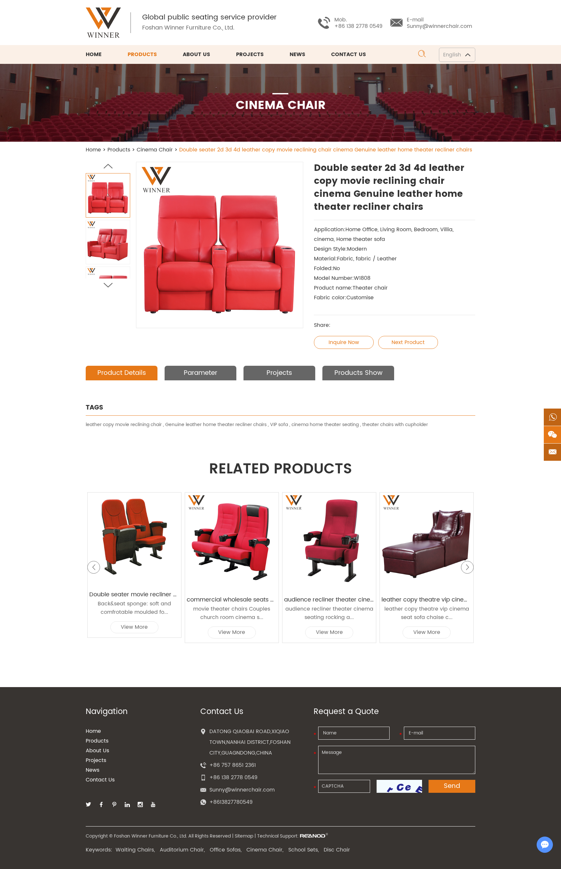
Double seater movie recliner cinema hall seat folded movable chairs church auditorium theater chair (134, 595)
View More (134, 627)
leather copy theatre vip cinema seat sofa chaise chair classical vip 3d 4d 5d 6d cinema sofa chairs (426, 600)
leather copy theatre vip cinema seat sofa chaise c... (426, 613)
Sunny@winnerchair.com (439, 26)
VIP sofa (279, 424)
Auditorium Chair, (182, 850)
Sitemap (244, 836)
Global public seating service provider (209, 17)
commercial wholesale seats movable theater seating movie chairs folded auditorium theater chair (232, 600)
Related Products (280, 469)
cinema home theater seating (325, 424)
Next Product (408, 342)
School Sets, (303, 850)
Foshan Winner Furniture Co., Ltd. (188, 27)
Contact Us (348, 54)
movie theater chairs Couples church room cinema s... (231, 613)
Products (142, 54)
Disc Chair (337, 850)
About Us (196, 54)
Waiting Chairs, (135, 850)
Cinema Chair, (264, 850)
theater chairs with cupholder (395, 424)
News (297, 54)
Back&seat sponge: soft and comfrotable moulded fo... (134, 608)
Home (94, 54)
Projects (250, 54)
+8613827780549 (231, 802)
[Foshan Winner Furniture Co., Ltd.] (103, 22)
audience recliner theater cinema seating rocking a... (329, 613)
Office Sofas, (226, 850)
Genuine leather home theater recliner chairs (216, 424)
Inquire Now (344, 342)
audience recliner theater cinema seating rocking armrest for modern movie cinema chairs (329, 600)
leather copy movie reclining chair (124, 424)
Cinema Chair (155, 150)
